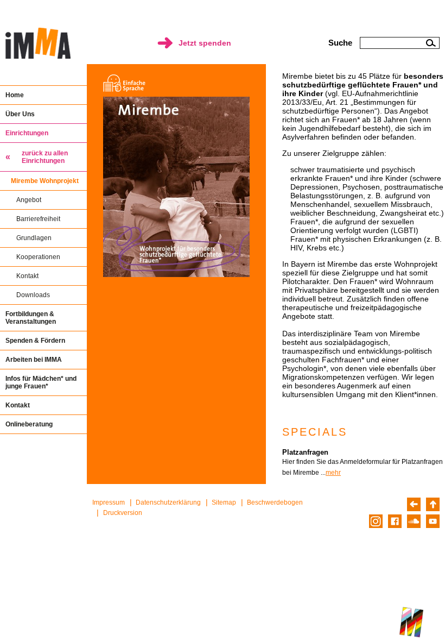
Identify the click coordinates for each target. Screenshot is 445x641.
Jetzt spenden (205, 43)
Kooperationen (38, 257)
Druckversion (122, 513)
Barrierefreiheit (38, 219)
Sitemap (224, 502)
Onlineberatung (29, 424)
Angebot (28, 200)
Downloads (33, 295)
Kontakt (27, 276)
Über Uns (20, 114)
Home (14, 95)
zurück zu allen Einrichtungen (45, 157)
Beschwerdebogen (275, 502)
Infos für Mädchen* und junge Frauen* (41, 382)
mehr (333, 472)
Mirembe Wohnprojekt (45, 181)
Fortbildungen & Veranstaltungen (30, 317)
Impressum (108, 502)
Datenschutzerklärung (168, 502)
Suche (340, 42)
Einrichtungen (26, 133)
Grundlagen (34, 238)
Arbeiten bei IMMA (33, 359)
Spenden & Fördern (35, 340)
